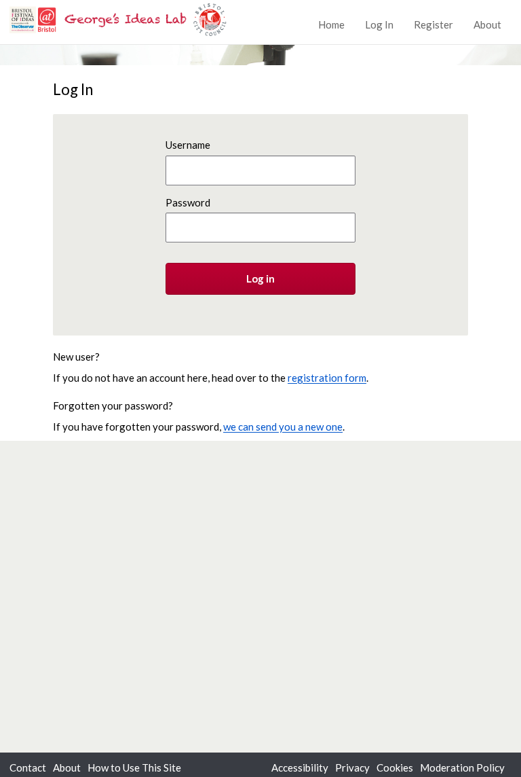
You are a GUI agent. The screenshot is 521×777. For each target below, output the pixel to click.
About (487, 24)
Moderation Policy (462, 767)
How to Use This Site (134, 767)
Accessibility (299, 767)
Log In (379, 24)
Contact (27, 767)
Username (188, 145)
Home (331, 24)
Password (188, 202)
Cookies (395, 767)
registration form (327, 378)
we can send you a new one (283, 426)
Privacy (352, 767)
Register (433, 24)
